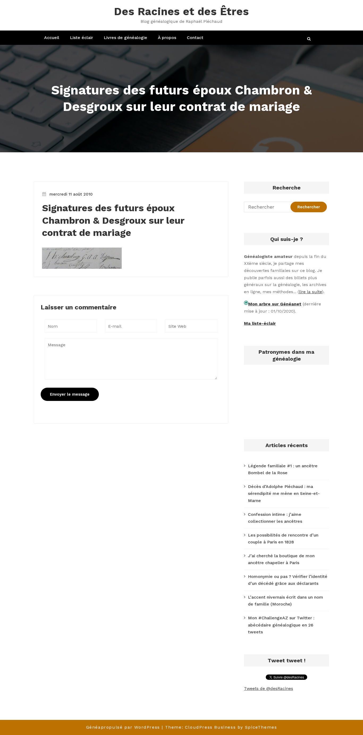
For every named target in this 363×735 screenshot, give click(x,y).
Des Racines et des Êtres (181, 11)
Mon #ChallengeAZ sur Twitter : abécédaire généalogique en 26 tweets (281, 624)
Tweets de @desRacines (268, 688)
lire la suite (310, 291)
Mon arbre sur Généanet (274, 303)
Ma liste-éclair (260, 323)
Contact (195, 37)
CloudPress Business (210, 727)
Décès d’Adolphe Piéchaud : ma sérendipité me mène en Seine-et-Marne (284, 493)
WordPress (147, 727)
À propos (167, 37)
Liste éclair (81, 37)
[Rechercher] (309, 39)
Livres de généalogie (125, 37)
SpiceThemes (261, 727)
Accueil (51, 37)
